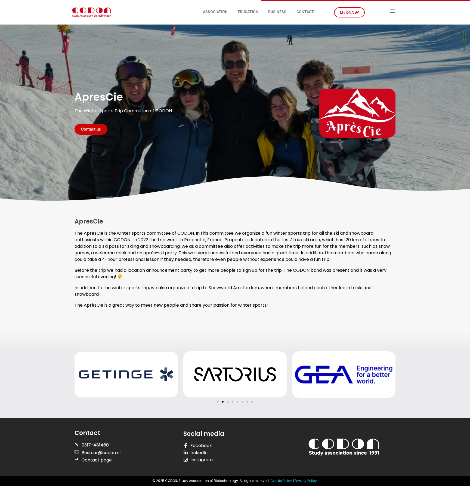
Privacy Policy (306, 480)
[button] (218, 402)
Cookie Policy (281, 480)
